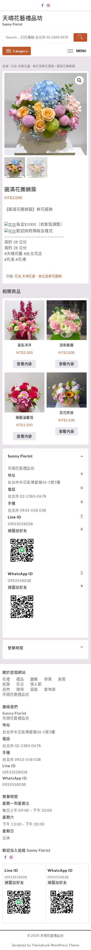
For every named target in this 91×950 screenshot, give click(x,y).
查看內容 (24, 364)
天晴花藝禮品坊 (22, 18)
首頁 (5, 66)
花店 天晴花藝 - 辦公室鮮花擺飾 (32, 66)
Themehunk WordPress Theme (55, 945)
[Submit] (80, 37)
